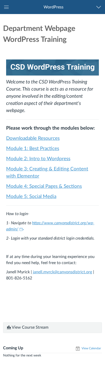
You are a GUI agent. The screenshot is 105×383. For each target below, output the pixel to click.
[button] (53, 7)
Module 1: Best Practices (32, 148)
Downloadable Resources (33, 138)
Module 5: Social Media (31, 196)
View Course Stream (29, 327)
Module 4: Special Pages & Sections (44, 186)
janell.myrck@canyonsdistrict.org (62, 272)
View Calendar (91, 348)
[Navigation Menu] (100, 7)
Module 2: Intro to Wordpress (38, 158)
